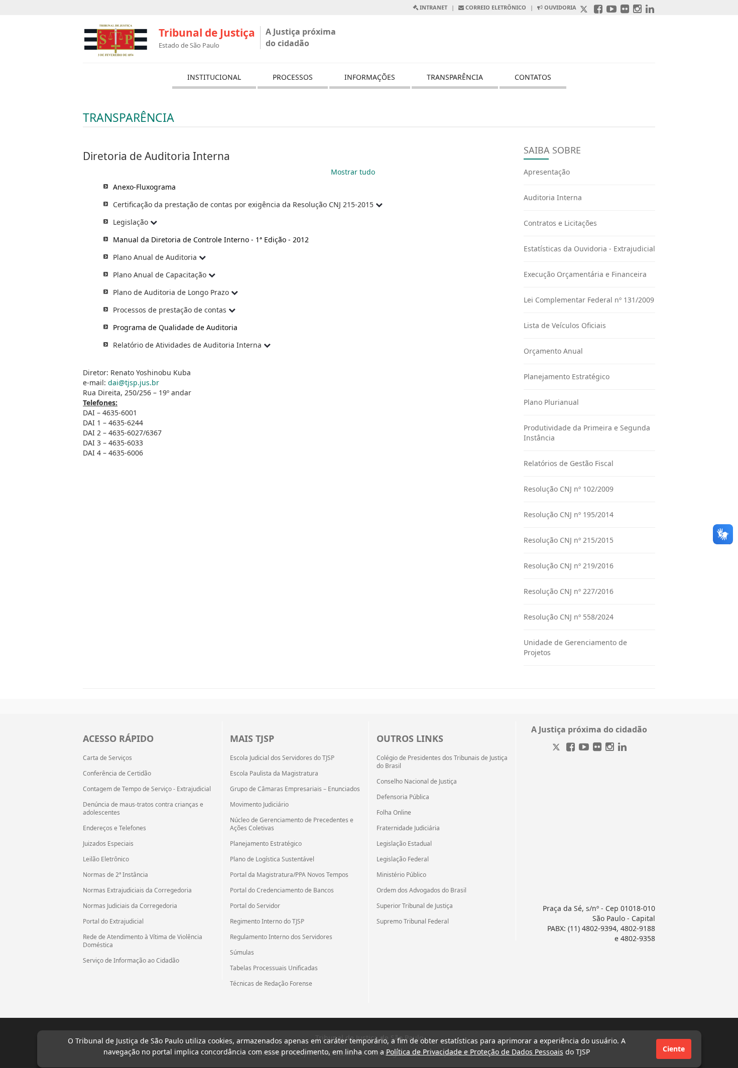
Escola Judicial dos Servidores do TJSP (282, 758)
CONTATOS (533, 77)
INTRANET (432, 7)
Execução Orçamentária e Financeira (585, 274)
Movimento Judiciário (259, 805)
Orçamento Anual (553, 351)
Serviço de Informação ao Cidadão (131, 961)
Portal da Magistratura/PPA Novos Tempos (289, 875)
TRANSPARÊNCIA (455, 77)
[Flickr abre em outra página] (625, 10)
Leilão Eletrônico (106, 859)
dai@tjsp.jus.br (133, 382)
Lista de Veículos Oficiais (565, 325)
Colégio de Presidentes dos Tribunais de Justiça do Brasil (442, 762)
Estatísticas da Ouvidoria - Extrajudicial (589, 248)
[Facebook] (570, 747)
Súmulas (242, 953)
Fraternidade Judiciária (408, 828)
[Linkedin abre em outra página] (650, 10)
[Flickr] (597, 747)
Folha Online (394, 813)
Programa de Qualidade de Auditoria (175, 327)
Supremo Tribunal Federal (413, 922)
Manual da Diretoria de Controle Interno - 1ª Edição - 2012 (211, 239)
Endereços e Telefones (114, 828)
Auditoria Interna (553, 197)
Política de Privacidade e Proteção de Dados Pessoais (474, 1051)
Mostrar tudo (353, 172)
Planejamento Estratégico (566, 376)
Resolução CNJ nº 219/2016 (568, 565)
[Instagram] (609, 747)
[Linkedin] (622, 747)
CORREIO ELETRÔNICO (495, 7)
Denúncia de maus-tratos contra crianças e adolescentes (143, 809)
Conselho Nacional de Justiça (417, 782)
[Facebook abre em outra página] (598, 10)
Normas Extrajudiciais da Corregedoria (137, 890)
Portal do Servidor (255, 906)
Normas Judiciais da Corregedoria (130, 906)
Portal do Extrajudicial (113, 922)
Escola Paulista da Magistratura (274, 774)
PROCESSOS (293, 77)
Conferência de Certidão (117, 774)
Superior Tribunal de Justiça (415, 906)
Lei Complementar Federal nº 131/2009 (589, 299)
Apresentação (547, 172)
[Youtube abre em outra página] (611, 10)
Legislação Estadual (404, 844)
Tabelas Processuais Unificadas (274, 968)
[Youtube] (584, 747)
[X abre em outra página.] (585, 10)
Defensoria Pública (403, 797)
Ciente (674, 1048)
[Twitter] (557, 747)
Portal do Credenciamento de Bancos (282, 890)
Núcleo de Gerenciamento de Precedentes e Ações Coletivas (291, 824)
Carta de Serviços (107, 758)
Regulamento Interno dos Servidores (281, 937)
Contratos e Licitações (560, 223)
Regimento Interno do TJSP (267, 922)
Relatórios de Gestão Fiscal (568, 463)
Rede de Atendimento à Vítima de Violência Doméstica (142, 941)
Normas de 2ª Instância (115, 875)
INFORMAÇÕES (369, 77)
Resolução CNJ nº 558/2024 (568, 617)
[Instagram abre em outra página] (637, 10)
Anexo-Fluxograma (144, 187)
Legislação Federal (403, 859)
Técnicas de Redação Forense (271, 984)
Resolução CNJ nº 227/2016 (568, 591)
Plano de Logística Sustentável (272, 859)
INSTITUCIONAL (214, 77)
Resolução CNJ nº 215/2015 (568, 540)
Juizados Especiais (108, 844)
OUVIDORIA (559, 7)
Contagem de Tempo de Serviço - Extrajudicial (147, 789)
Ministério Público (401, 875)
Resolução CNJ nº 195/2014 (568, 514)
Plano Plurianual (551, 402)
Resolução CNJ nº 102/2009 (568, 489)
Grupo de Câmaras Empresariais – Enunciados (295, 789)
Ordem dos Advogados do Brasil (421, 890)
